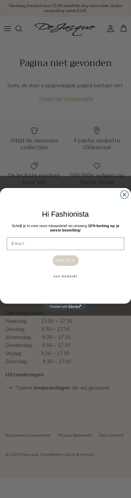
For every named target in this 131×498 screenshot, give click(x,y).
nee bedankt (65, 276)
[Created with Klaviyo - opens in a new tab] (66, 307)
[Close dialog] (124, 194)
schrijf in (65, 260)
